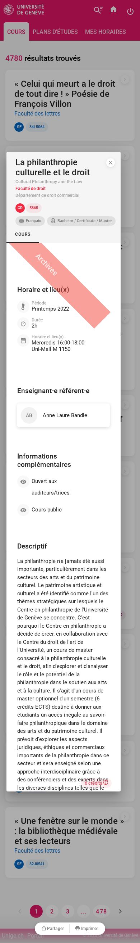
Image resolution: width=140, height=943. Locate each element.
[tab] (22, 234)
